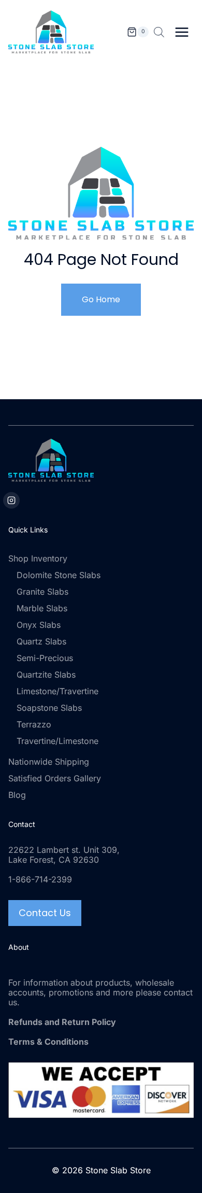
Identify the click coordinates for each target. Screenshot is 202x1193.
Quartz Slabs (41, 641)
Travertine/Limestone (57, 741)
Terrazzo (34, 724)
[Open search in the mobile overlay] (159, 32)
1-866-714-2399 (40, 879)
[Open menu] (181, 32)
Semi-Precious (45, 658)
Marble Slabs (42, 608)
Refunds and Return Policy (62, 1022)
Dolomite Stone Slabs (58, 575)
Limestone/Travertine (57, 691)
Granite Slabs (42, 591)
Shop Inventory (37, 558)
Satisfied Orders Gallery (54, 778)
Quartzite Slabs (46, 674)
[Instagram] (11, 500)
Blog (17, 795)
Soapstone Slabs (49, 708)
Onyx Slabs (39, 625)
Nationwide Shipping (48, 761)
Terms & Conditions (48, 1041)
